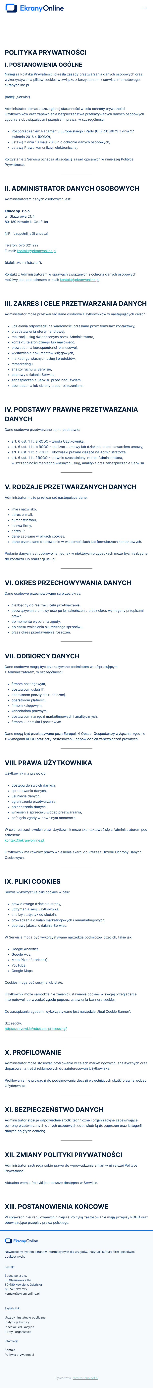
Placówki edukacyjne (19, 1327)
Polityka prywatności (19, 1355)
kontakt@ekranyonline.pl (36, 251)
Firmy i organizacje (18, 1332)
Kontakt (10, 1350)
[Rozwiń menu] (144, 8)
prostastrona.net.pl (85, 1378)
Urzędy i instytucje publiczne (25, 1317)
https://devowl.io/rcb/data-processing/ (36, 1029)
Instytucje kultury (17, 1322)
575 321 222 (18, 1289)
